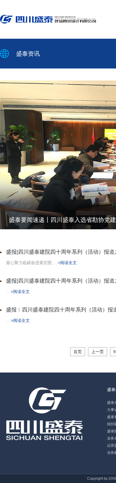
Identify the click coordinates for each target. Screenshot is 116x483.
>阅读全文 (67, 262)
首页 (77, 351)
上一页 (97, 351)
